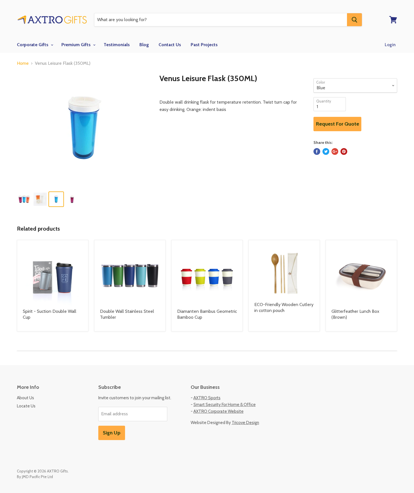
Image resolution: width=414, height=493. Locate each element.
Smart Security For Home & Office (224, 404)
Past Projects (204, 44)
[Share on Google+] (334, 151)
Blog (144, 44)
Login (390, 44)
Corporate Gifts (33, 44)
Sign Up (112, 433)
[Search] (354, 19)
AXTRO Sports (207, 397)
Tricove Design (245, 422)
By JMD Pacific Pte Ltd (35, 476)
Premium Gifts (76, 44)
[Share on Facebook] (316, 151)
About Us (25, 397)
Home (23, 63)
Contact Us (170, 44)
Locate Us (26, 406)
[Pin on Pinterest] (343, 151)
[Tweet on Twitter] (325, 151)
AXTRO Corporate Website (218, 411)
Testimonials (117, 44)
